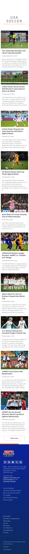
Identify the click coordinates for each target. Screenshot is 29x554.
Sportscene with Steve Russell (12, 490)
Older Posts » (14, 438)
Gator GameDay (8, 500)
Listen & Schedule (8, 488)
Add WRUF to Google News (11, 518)
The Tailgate (6, 495)
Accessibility (6, 546)
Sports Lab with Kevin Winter (11, 493)
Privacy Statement (7, 549)
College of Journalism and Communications (11, 479)
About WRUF (7, 516)
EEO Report (6, 525)
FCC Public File (7, 528)
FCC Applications (8, 530)
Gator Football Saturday (10, 497)
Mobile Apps (6, 521)
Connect (5, 523)
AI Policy (5, 532)
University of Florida (9, 481)
